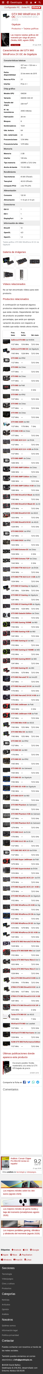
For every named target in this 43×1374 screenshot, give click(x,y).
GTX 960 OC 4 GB (18, 786)
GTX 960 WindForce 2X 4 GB (23, 905)
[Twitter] (35, 2)
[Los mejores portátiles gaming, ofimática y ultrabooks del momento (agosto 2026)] (21, 1223)
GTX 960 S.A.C (17, 832)
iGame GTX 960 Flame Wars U (23, 960)
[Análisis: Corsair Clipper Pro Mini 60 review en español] (5, 1163)
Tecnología (7, 1274)
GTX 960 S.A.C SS (18, 841)
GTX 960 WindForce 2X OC (22, 923)
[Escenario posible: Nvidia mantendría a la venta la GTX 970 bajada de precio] (7, 1067)
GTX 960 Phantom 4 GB (20, 814)
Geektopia (16, 2)
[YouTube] (31, 2)
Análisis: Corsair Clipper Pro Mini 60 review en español (21, 1161)
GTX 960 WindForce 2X (20, 896)
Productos (16, 28)
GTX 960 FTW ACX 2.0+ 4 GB (23, 577)
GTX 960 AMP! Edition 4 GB (22, 486)
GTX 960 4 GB (17, 431)
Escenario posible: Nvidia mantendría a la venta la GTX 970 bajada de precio (25, 1065)
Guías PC (26, 7)
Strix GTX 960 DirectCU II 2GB (23, 978)
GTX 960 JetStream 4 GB (21, 714)
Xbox (15, 1255)
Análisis (5, 1314)
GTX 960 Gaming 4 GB (20, 631)
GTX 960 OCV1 (17, 796)
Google (35, 1250)
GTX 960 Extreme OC (20, 549)
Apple (5, 1255)
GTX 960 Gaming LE (19, 641)
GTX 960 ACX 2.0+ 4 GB (21, 449)
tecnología (20, 1172)
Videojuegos (7, 1279)
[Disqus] (21, 1124)
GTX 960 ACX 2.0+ (19, 440)
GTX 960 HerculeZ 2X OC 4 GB (23, 695)
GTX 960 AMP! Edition (20, 467)
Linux (29, 1259)
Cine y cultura (8, 1283)
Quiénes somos (9, 1325)
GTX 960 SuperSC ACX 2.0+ (22, 878)
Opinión (5, 1309)
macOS (19, 1259)
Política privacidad (10, 1335)
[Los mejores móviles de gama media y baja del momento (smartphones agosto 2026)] (21, 1202)
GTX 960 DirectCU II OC (20, 513)
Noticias (5, 1300)
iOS (26, 1250)
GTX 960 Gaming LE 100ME (22, 650)
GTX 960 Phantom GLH (20, 823)
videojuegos (31, 1172)
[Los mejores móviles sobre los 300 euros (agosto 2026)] (21, 1184)
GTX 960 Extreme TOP (20, 559)
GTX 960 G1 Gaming (19, 586)
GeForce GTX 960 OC (20, 349)
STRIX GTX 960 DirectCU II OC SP (24, 1005)
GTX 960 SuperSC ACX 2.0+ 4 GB (25, 887)
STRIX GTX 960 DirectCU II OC (23, 987)
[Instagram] (27, 2)
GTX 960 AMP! (17, 458)
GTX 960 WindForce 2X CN (22, 914)
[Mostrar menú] (3, 2)
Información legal (10, 1330)
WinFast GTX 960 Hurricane (22, 1033)
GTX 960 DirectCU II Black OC (23, 504)
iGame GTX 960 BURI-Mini (22, 951)
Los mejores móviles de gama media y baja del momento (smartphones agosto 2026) (21, 1212)
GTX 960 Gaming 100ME (21, 622)
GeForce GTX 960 (18, 340)
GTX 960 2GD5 (17, 422)
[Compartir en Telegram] (38, 1082)
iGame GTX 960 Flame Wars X (23, 969)
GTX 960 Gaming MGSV (21, 659)
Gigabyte (16, 24)
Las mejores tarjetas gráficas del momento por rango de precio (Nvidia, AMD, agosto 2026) (24, 37)
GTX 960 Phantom (18, 805)
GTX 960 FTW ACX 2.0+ (21, 568)
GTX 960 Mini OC (18, 732)
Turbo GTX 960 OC (19, 1014)
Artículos (6, 1304)
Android (17, 1250)
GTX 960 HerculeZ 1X (20, 677)
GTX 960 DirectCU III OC (21, 522)
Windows (7, 1259)
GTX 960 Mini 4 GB (19, 723)
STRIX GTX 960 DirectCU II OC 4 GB (25, 996)
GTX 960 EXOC (17, 531)
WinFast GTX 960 (18, 1024)
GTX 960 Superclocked (20, 869)
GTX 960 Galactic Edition (21, 613)
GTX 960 (14, 358)
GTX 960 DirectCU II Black (21, 495)
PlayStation (27, 1255)
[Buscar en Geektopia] (40, 2)
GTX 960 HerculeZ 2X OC (21, 686)
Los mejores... (15, 45)
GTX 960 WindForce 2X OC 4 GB (24, 932)
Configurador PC (12, 7)
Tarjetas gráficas (30, 28)
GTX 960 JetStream (19, 704)
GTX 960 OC (16, 741)
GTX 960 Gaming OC (19, 668)
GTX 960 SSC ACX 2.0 (20, 850)
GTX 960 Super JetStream (21, 859)
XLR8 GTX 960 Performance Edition (25, 1042)
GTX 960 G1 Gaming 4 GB (21, 604)
